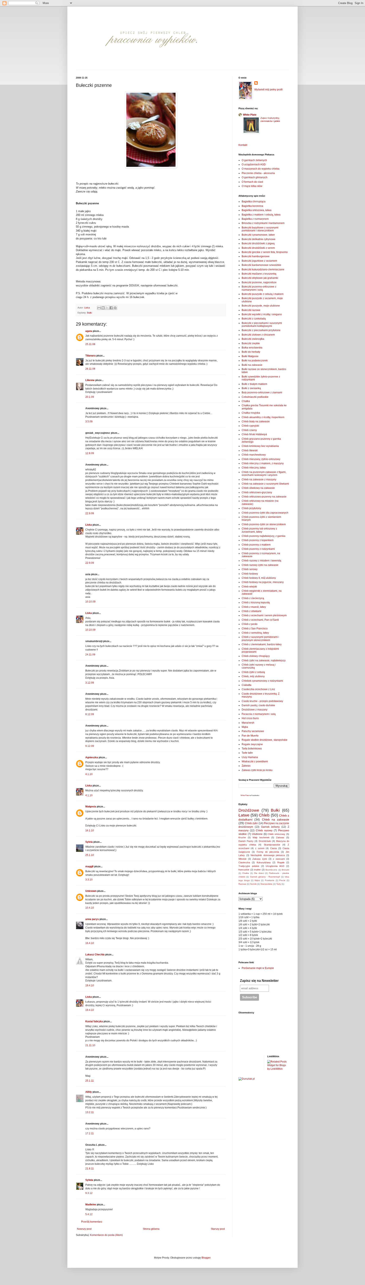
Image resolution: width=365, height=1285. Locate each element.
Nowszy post (84, 1228)
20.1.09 (89, 396)
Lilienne (90, 380)
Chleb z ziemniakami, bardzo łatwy (262, 644)
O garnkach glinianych (254, 177)
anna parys (92, 919)
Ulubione (257, 834)
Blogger (206, 1257)
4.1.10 (89, 774)
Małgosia (90, 806)
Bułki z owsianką (251, 388)
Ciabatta (246, 685)
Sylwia (89, 1180)
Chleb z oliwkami (251, 611)
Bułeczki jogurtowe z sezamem (259, 260)
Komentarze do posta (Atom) (106, 1235)
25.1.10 (89, 855)
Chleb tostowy (250, 573)
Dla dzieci (259, 873)
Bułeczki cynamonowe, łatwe (258, 234)
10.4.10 (89, 907)
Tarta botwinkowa (252, 748)
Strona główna (151, 1228)
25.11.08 (90, 344)
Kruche (242, 837)
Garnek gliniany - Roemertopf (265, 877)
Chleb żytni (251, 823)
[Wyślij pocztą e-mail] (99, 308)
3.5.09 (89, 421)
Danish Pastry (245, 841)
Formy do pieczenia (268, 852)
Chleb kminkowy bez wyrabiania (260, 446)
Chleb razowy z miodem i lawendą (261, 560)
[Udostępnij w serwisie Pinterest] (115, 308)
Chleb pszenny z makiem (256, 544)
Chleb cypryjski (250, 425)
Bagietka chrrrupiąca (254, 201)
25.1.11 (89, 1080)
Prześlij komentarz (91, 1221)
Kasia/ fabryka (94, 1021)
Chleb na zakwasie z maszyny (259, 479)
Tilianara (90, 355)
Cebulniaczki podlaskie (255, 396)
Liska (88, 524)
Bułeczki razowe (251, 310)
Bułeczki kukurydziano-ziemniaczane (263, 269)
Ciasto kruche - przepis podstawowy (262, 701)
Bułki (89, 312)
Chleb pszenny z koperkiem (258, 540)
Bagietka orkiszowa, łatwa (256, 210)
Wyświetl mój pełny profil (268, 89)
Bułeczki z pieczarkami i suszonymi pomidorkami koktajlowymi (262, 324)
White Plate (249, 114)
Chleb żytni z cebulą (253, 672)
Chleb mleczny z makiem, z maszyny (263, 463)
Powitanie (269, 880)
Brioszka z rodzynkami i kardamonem (263, 223)
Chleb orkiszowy (276, 834)
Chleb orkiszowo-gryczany (257, 492)
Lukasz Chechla (95, 954)
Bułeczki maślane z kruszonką (259, 273)
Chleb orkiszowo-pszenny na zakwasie (264, 496)
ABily (88, 1091)
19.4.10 (89, 985)
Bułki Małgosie (250, 356)
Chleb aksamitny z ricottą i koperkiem (263, 417)
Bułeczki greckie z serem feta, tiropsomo (265, 252)
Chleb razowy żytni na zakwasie (260, 565)
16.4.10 (89, 943)
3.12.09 (89, 682)
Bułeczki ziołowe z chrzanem (258, 334)
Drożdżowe (248, 810)
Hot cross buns (250, 718)
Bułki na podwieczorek (255, 360)
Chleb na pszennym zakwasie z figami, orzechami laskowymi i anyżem (264, 474)
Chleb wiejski (249, 586)
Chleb (264, 815)
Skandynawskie (272, 844)
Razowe (242, 884)
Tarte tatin (247, 752)
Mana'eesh (248, 722)
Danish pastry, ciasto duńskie (258, 705)
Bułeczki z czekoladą (254, 318)
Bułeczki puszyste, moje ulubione (261, 305)
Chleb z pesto (249, 624)
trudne (257, 869)
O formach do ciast (252, 181)
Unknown (91, 891)
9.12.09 (89, 746)
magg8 (89, 866)
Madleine (90, 1204)
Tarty (278, 884)
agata (88, 331)
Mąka (245, 726)
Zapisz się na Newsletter (259, 980)
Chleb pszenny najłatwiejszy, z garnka (263, 536)
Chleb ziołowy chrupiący (256, 656)
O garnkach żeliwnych (254, 160)
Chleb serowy (249, 569)
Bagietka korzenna (252, 205)
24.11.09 (90, 654)
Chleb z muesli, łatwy (254, 606)
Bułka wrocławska (252, 347)
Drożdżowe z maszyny (254, 709)
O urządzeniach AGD (254, 164)
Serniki (253, 884)
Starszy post (218, 1228)
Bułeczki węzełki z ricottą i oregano (262, 314)
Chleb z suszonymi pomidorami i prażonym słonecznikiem (260, 638)
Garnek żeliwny (270, 826)
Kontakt (242, 145)
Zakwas (246, 765)
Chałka (246, 401)
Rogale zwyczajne (252, 744)
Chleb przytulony (251, 508)
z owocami (279, 859)
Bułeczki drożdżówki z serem (258, 247)
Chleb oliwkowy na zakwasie (258, 487)
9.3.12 (89, 1193)
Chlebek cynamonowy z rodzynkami (262, 680)
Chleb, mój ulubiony (253, 676)
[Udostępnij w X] (107, 308)
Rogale (281, 862)
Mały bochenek (261, 837)
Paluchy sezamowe (253, 731)
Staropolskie (266, 884)
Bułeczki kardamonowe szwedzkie (261, 265)
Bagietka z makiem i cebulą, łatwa (261, 214)
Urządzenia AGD (275, 866)
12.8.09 (89, 453)
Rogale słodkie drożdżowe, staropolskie (264, 739)
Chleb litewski (250, 450)
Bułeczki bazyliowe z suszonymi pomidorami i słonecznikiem (260, 229)
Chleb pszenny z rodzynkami (258, 548)
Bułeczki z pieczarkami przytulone (261, 330)
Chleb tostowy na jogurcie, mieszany (263, 582)
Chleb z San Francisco (255, 628)
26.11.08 (90, 368)
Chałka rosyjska (251, 412)
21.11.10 (90, 1045)
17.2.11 (89, 1133)
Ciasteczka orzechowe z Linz (258, 689)
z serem (259, 848)
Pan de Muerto (250, 735)
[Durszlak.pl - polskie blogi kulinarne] (246, 1078)
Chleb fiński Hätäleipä (254, 434)
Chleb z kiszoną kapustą (256, 602)
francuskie (243, 869)
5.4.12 (89, 1214)
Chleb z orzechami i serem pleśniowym (264, 615)
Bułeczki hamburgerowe (256, 256)
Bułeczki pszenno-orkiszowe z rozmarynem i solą (259, 288)
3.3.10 (89, 879)
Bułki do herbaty (251, 351)
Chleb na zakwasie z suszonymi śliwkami (265, 483)
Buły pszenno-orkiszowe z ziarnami (262, 392)
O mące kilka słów (252, 186)
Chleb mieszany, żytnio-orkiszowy (261, 459)
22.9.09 (89, 513)
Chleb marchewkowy (254, 454)
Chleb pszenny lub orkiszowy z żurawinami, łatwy (259, 530)
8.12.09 (89, 714)
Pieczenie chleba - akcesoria (258, 173)
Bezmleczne (271, 870)
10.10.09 (90, 601)
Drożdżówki (265, 841)
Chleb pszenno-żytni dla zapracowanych (265, 512)
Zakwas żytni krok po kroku (257, 770)
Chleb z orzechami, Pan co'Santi (260, 619)
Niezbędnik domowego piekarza (268, 855)
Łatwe (243, 815)
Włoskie (242, 859)
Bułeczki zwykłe (251, 343)
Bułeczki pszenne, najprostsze (259, 282)
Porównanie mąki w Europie (258, 968)
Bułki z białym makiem (254, 384)
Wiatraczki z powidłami (255, 761)
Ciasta (273, 848)
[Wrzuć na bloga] (103, 308)
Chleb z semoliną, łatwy (255, 632)
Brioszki (285, 870)
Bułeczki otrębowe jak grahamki (260, 277)
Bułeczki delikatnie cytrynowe (258, 239)
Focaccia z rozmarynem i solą (259, 714)
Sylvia (89, 841)
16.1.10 (89, 830)
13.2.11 (89, 1112)
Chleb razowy (264, 830)
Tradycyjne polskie (248, 866)
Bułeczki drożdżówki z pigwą (258, 243)
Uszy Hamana (250, 757)
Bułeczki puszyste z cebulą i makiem (262, 294)
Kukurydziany (264, 862)
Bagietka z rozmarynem (255, 218)
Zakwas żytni (259, 859)
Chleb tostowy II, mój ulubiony (259, 577)
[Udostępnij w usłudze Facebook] (111, 308)
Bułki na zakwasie (252, 364)
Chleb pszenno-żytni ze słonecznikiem (264, 524)
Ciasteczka (244, 862)
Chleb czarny (249, 430)
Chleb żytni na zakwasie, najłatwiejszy (264, 660)
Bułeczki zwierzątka (253, 338)
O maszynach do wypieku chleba (260, 168)
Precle (282, 880)
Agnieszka (91, 757)
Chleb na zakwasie (275, 819)
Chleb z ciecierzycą (253, 598)
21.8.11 (89, 1168)
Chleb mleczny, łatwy (254, 467)
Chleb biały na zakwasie (256, 421)
